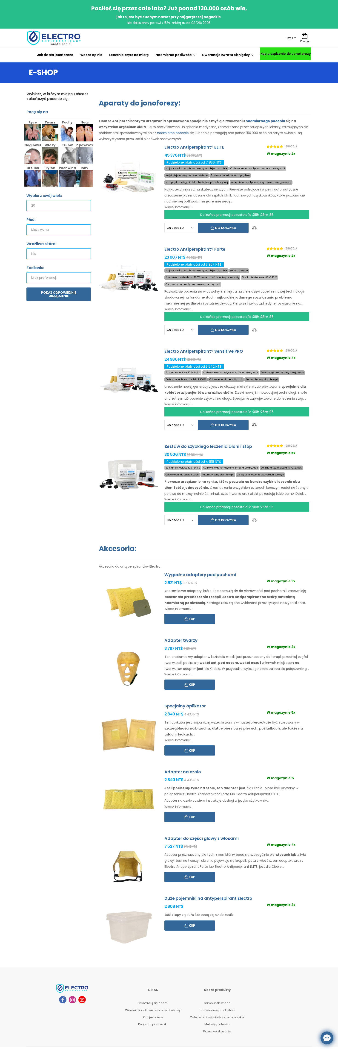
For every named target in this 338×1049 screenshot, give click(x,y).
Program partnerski (152, 1024)
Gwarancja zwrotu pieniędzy (226, 55)
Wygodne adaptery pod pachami (200, 574)
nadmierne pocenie (173, 133)
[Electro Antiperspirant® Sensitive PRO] (129, 379)
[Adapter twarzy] (129, 669)
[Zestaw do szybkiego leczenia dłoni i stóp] (129, 475)
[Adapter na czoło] (129, 800)
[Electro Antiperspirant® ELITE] (129, 175)
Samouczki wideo (217, 1003)
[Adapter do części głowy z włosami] (129, 867)
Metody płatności (217, 1024)
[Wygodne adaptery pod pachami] (129, 603)
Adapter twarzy (181, 640)
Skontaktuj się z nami (152, 1003)
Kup (191, 619)
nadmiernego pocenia (265, 121)
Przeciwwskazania (217, 1031)
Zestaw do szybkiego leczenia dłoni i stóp (208, 446)
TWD (289, 38)
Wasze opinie (91, 55)
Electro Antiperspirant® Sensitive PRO (203, 351)
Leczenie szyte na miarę (129, 55)
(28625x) (290, 146)
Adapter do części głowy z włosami (201, 838)
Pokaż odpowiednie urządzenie (58, 294)
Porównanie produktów (217, 1010)
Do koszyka (225, 228)
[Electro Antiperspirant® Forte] (129, 277)
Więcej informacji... (178, 207)
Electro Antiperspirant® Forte (194, 249)
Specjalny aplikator (185, 706)
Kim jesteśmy (153, 1017)
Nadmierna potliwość (174, 55)
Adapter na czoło (182, 772)
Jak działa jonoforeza (55, 55)
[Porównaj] (254, 228)
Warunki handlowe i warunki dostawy (152, 1010)
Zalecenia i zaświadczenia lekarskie (217, 1017)
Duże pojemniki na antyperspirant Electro (208, 898)
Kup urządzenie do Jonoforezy (286, 53)
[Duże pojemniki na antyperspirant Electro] (129, 927)
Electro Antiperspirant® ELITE (194, 147)
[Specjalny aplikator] (129, 734)
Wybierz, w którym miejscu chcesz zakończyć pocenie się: (57, 96)
